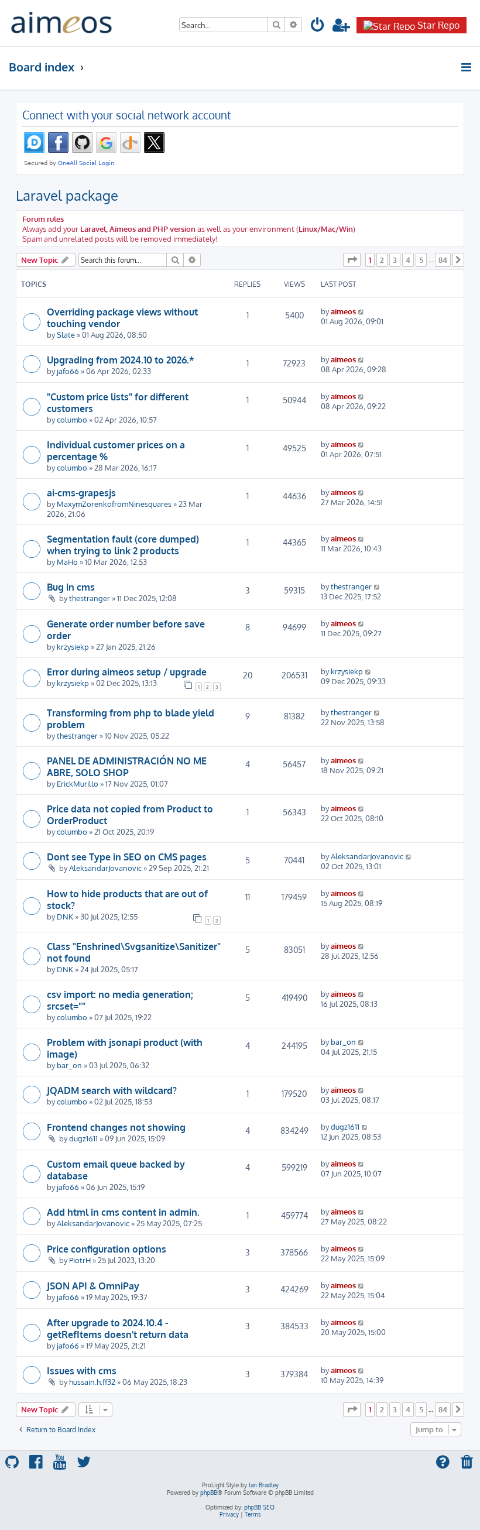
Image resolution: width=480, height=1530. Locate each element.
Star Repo (438, 25)
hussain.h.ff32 (92, 1382)
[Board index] (61, 23)
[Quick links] (467, 67)
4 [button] (408, 260)
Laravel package (67, 195)
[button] (352, 260)
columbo (72, 419)
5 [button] (421, 260)
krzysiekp (73, 646)
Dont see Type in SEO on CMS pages (127, 857)
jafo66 (68, 371)
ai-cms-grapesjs (81, 493)
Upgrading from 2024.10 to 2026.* (120, 360)
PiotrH (80, 1260)
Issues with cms (81, 1371)
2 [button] (382, 260)
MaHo (67, 562)
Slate (66, 334)
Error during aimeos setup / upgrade (127, 672)
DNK (65, 916)
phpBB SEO (259, 1507)
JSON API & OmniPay (93, 1286)
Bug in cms (71, 587)
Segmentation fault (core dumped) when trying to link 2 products (123, 545)
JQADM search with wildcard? (112, 1090)
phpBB (208, 1492)
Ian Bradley (264, 1484)
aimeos (343, 311)
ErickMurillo (77, 783)
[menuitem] (318, 27)
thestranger (89, 598)
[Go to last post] (361, 311)
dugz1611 (83, 1138)
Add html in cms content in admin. (123, 1212)
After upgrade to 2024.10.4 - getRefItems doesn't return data (117, 1328)
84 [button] (442, 260)
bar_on (69, 1065)
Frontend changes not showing (116, 1127)
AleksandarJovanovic (105, 868)
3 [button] (395, 260)
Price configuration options (106, 1249)
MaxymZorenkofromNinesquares (114, 504)
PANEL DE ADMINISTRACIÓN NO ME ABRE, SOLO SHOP (127, 766)
